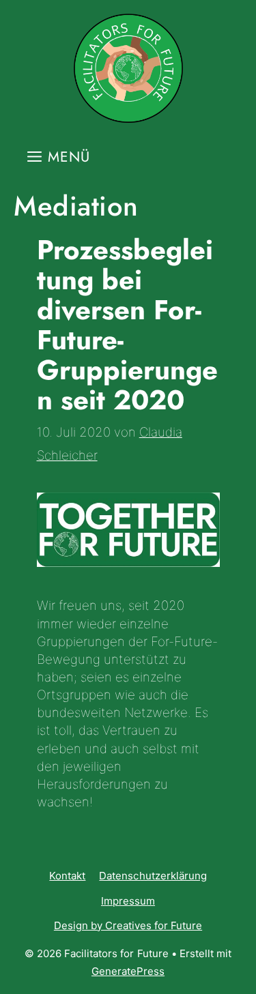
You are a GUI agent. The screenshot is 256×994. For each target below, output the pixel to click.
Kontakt (67, 875)
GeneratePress (128, 971)
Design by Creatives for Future (128, 925)
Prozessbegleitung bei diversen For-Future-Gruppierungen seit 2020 (127, 325)
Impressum (128, 900)
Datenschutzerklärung (152, 875)
